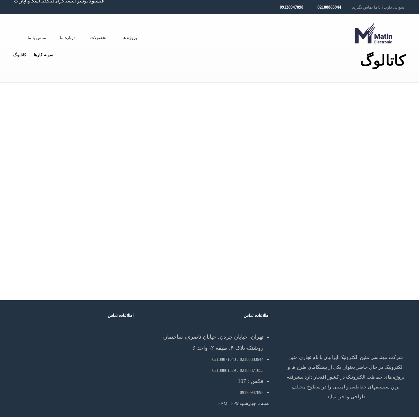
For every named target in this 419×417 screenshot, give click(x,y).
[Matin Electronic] (373, 33)
